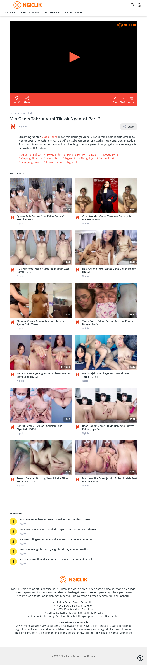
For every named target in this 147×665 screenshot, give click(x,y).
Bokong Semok (76, 154)
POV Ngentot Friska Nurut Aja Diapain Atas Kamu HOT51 (43, 270)
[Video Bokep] (27, 4)
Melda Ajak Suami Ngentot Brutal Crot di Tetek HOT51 (107, 375)
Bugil (94, 154)
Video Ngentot (68, 162)
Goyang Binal (29, 158)
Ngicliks (65, 656)
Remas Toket (106, 158)
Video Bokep (50, 137)
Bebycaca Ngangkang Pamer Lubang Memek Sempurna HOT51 (44, 375)
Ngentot (70, 158)
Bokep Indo (53, 154)
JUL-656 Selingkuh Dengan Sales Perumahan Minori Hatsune (56, 539)
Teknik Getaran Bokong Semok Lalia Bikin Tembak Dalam (42, 480)
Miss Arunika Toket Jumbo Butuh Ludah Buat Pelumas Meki (109, 480)
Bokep (37, 154)
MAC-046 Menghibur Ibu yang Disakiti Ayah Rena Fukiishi (54, 549)
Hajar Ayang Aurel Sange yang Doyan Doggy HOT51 (109, 270)
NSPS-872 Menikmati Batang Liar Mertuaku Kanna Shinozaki (56, 559)
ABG (24, 154)
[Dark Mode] (139, 5)
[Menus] (8, 5)
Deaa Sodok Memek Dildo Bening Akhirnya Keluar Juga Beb (108, 427)
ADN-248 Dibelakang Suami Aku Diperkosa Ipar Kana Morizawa (58, 529)
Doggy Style (110, 154)
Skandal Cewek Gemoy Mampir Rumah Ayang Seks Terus (40, 322)
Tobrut (50, 162)
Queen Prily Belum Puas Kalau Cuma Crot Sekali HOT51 (42, 218)
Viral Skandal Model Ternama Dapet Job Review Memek (106, 218)
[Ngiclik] (13, 217)
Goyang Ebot (51, 158)
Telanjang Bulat (30, 162)
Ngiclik (23, 126)
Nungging (87, 158)
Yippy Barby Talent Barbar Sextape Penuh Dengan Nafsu (107, 322)
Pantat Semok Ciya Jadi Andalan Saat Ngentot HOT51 (39, 427)
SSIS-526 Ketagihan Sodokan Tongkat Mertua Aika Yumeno (55, 519)
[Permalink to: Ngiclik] (13, 126)
